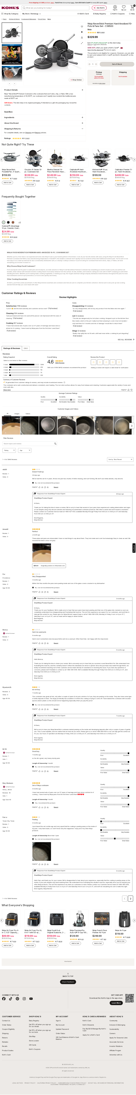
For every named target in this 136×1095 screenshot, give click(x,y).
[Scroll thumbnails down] (14, 83)
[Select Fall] (13, 222)
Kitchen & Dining (14, 19)
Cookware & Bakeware (28, 19)
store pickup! (64, 2)
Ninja (49, 19)
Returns (37, 133)
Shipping (123, 72)
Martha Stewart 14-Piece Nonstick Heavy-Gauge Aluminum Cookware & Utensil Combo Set (56, 170)
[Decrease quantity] (89, 64)
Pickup (99, 72)
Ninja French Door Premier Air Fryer (99, 931)
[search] (24, 8)
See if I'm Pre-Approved (95, 50)
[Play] (82, 32)
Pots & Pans (42, 19)
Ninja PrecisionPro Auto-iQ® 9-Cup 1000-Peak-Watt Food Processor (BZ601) (79, 931)
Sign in (90, 44)
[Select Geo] (3, 222)
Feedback (134, 548)
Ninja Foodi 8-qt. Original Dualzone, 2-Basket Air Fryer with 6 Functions (56, 931)
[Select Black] (8, 222)
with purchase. (41, 2)
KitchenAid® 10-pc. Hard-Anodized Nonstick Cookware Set (100, 170)
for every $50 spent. (91, 2)
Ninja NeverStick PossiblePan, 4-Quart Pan (10, 170)
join (95, 44)
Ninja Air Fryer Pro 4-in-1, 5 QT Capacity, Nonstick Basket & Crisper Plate (10, 931)
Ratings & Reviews (12, 348)
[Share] (82, 37)
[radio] (99, 77)
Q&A (26, 348)
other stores (102, 83)
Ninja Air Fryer (120, 930)
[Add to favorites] (82, 26)
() (15, 178)
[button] (96, 32)
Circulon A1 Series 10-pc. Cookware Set (33, 170)
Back (5, 19)
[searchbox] (55, 8)
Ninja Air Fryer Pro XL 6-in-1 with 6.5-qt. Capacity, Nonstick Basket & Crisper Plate (33, 931)
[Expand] (82, 43)
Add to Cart (7, 182)
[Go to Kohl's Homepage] (10, 8)
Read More (8, 112)
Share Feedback (68, 982)
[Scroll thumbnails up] (9, 83)
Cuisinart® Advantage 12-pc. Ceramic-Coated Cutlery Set (11, 227)
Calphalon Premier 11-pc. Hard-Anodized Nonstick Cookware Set (123, 170)
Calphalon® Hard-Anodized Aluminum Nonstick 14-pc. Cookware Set (78, 170)
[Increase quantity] (96, 64)
